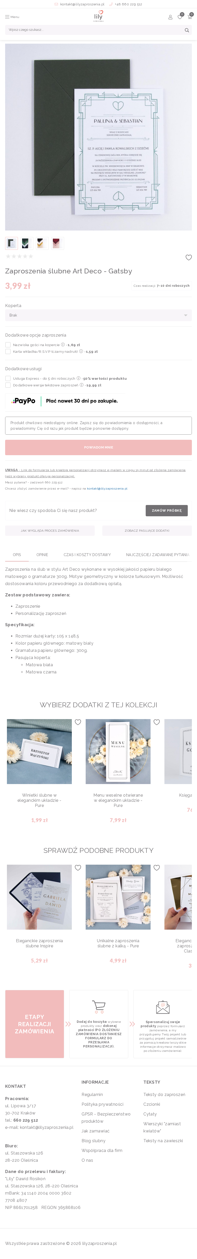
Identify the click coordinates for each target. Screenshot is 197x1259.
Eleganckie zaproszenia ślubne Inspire (39, 943)
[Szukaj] (187, 31)
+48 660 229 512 (128, 4)
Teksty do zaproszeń (164, 1094)
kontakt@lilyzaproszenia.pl (82, 4)
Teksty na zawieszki (163, 1140)
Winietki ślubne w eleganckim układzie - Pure (39, 800)
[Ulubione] (180, 17)
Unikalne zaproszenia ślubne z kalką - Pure (118, 943)
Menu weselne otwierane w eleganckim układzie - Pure (118, 800)
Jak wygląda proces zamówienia (50, 530)
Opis (17, 555)
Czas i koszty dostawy (87, 555)
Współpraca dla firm (102, 1150)
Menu (14, 17)
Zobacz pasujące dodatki (147, 530)
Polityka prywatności (102, 1104)
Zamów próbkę (167, 510)
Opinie (42, 555)
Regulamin (92, 1094)
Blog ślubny (93, 1140)
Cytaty (150, 1114)
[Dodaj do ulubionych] (189, 259)
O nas (87, 1160)
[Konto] (170, 17)
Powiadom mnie (98, 447)
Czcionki (151, 1104)
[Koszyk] (190, 17)
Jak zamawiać (96, 1131)
